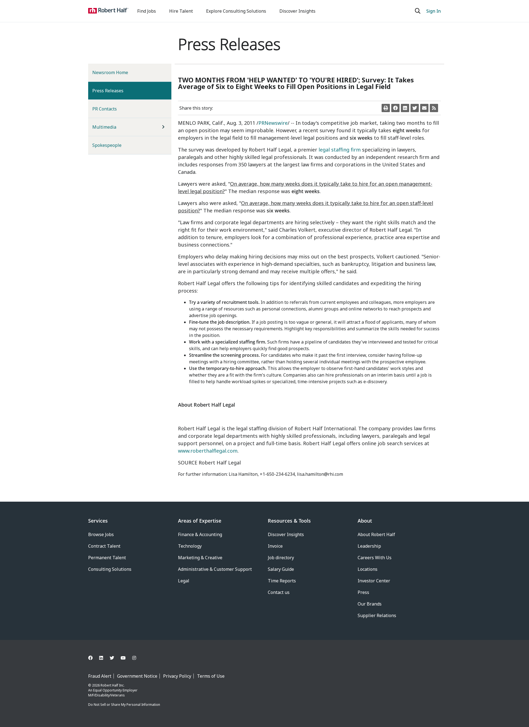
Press (363, 592)
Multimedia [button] (104, 127)
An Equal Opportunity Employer (112, 690)
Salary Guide (281, 569)
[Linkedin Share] (405, 108)
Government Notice (137, 676)
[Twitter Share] (415, 108)
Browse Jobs (101, 534)
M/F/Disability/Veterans (106, 695)
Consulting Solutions (109, 569)
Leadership (369, 546)
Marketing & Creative (200, 558)
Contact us (279, 592)
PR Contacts (104, 109)
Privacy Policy (177, 676)
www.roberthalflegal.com (207, 450)
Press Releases (116, 90)
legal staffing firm (340, 149)
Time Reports (282, 581)
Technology (190, 546)
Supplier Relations (377, 615)
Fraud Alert (99, 676)
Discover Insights (297, 11)
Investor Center (374, 581)
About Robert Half (376, 534)
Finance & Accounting (200, 534)
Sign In (433, 11)
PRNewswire (273, 123)
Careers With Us (375, 558)
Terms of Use (211, 676)
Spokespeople (107, 145)
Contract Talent (104, 546)
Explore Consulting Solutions (236, 11)
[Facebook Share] (395, 108)
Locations (367, 569)
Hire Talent (181, 11)
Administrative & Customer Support (215, 569)
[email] (424, 108)
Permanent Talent (107, 558)
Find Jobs (146, 11)
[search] (418, 11)
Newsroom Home (110, 72)
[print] (386, 108)
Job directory (281, 558)
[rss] (434, 108)
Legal (183, 581)
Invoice (275, 546)
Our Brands (370, 604)
